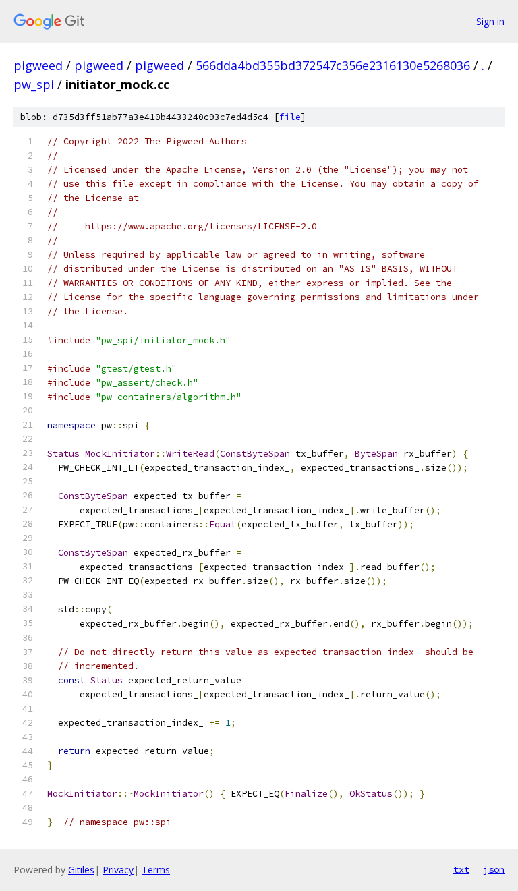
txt (461, 869)
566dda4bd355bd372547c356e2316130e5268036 (333, 65)
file (290, 117)
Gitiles (81, 869)
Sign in (490, 21)
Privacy (118, 869)
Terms (156, 869)
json (494, 869)
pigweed (38, 65)
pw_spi (33, 84)
